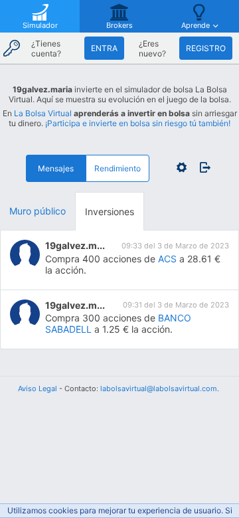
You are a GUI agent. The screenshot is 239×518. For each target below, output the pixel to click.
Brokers (119, 25)
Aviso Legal (37, 388)
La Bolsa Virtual (43, 113)
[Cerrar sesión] (201, 167)
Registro (206, 48)
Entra (104, 48)
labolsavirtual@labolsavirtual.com (158, 388)
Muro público (37, 210)
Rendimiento (117, 168)
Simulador (40, 25)
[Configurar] (181, 167)
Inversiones (109, 211)
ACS (167, 258)
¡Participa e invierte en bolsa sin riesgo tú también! (137, 123)
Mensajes (56, 168)
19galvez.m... (75, 245)
